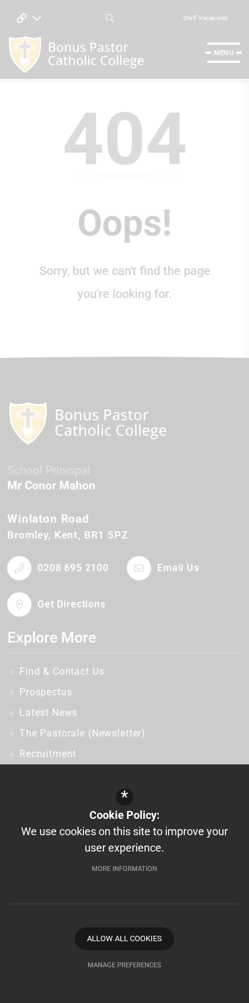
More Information (124, 869)
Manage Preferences (124, 965)
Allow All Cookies (124, 938)
